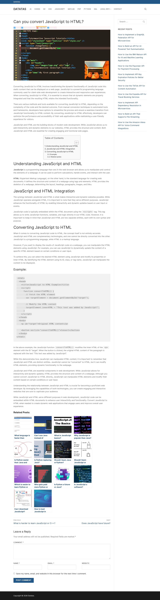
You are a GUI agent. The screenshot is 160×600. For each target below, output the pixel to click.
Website (85, 563)
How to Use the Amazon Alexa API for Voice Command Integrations (131, 125)
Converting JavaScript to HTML (60, 151)
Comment (18, 542)
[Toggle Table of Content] (75, 143)
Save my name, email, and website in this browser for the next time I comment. (51, 573)
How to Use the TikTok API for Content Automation (131, 87)
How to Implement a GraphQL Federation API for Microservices (131, 37)
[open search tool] (145, 9)
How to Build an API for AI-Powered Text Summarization (131, 47)
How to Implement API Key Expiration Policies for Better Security (130, 77)
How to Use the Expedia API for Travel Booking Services (132, 95)
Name (16, 563)
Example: (53, 154)
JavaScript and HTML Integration (61, 149)
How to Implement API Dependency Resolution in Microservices (129, 105)
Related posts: (56, 157)
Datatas (19, 9)
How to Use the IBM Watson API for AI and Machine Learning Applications (132, 57)
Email (51, 563)
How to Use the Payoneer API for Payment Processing (131, 67)
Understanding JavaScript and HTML (62, 146)
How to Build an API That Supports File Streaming (129, 115)
